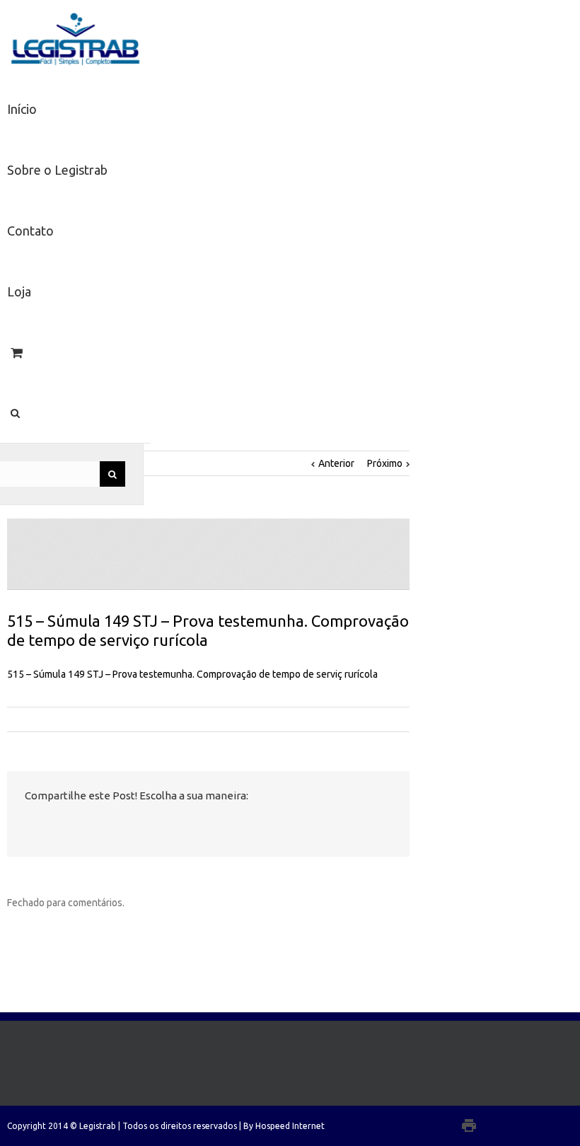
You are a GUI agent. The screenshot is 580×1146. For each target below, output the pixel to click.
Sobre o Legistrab (57, 170)
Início (22, 109)
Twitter (56, 826)
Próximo (384, 463)
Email (154, 827)
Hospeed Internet (290, 1125)
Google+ (497, 1125)
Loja (19, 291)
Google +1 (119, 827)
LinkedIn (86, 825)
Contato (30, 231)
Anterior (336, 463)
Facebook (28, 827)
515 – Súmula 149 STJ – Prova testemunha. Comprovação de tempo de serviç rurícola (192, 674)
